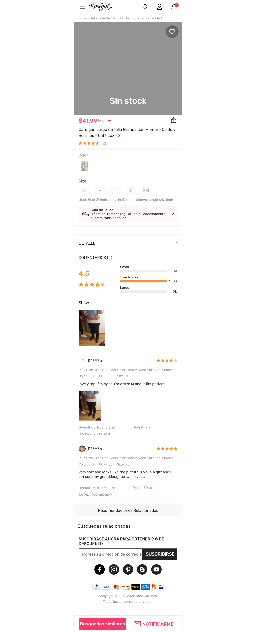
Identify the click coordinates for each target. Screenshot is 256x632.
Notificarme (157, 624)
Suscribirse (160, 554)
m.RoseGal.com (104, 6)
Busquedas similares (102, 624)
